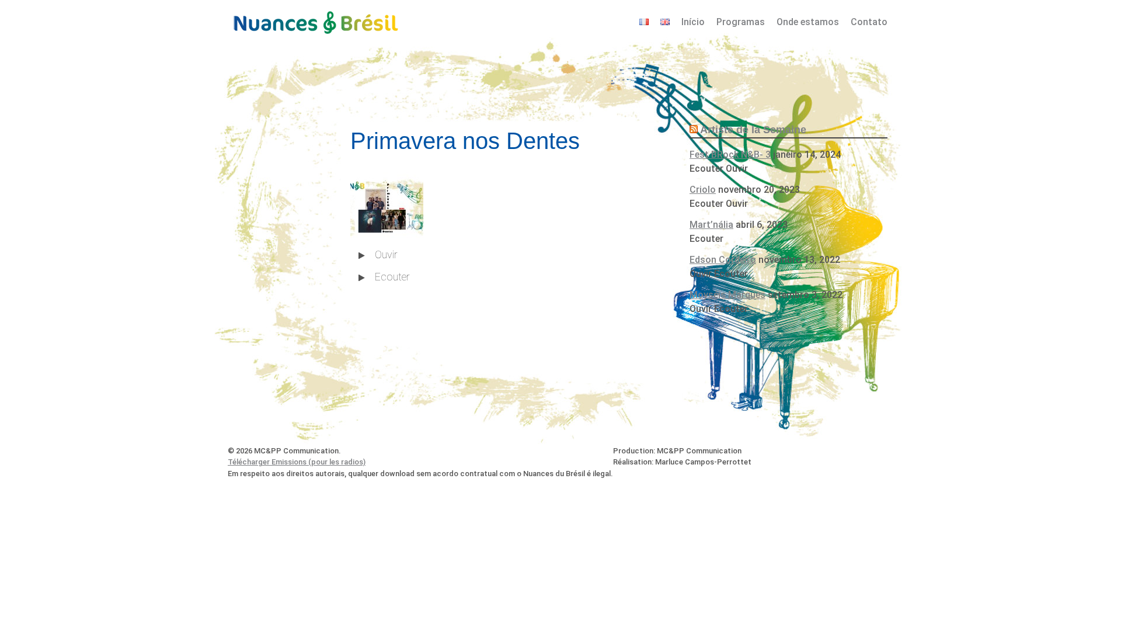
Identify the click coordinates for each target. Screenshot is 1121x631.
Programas (740, 21)
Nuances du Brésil (315, 21)
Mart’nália (711, 224)
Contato (869, 21)
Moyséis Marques (727, 294)
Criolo (703, 189)
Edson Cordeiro (723, 259)
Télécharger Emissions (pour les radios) (296, 461)
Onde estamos (808, 21)
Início (693, 21)
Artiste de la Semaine (753, 130)
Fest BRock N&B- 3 (730, 154)
